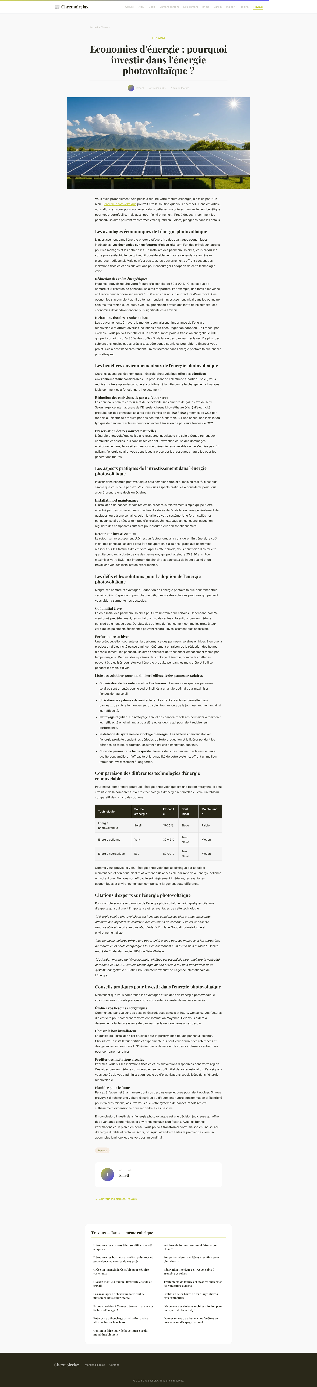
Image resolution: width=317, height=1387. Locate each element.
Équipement (190, 6)
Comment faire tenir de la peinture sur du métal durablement (120, 1332)
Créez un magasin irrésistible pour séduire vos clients (121, 1271)
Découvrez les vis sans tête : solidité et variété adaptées (122, 1247)
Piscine (244, 6)
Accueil (129, 6)
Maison (230, 6)
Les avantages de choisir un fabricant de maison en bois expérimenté (119, 1296)
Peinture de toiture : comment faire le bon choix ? (190, 1247)
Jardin (218, 6)
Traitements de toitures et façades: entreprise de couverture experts (193, 1283)
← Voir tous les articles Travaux (116, 1199)
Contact (114, 1364)
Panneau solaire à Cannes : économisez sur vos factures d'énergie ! (123, 1308)
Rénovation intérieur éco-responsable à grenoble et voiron (189, 1271)
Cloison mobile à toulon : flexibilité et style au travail (122, 1283)
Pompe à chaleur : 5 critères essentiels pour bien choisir (191, 1259)
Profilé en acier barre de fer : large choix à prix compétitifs (191, 1296)
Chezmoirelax (71, 7)
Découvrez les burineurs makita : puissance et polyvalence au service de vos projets (123, 1259)
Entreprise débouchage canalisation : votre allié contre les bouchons (120, 1320)
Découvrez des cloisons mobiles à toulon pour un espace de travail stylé (193, 1308)
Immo (205, 6)
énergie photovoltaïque (120, 204)
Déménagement (169, 6)
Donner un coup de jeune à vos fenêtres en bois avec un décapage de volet (191, 1320)
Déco (152, 6)
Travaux (258, 6)
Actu (141, 6)
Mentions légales (95, 1364)
